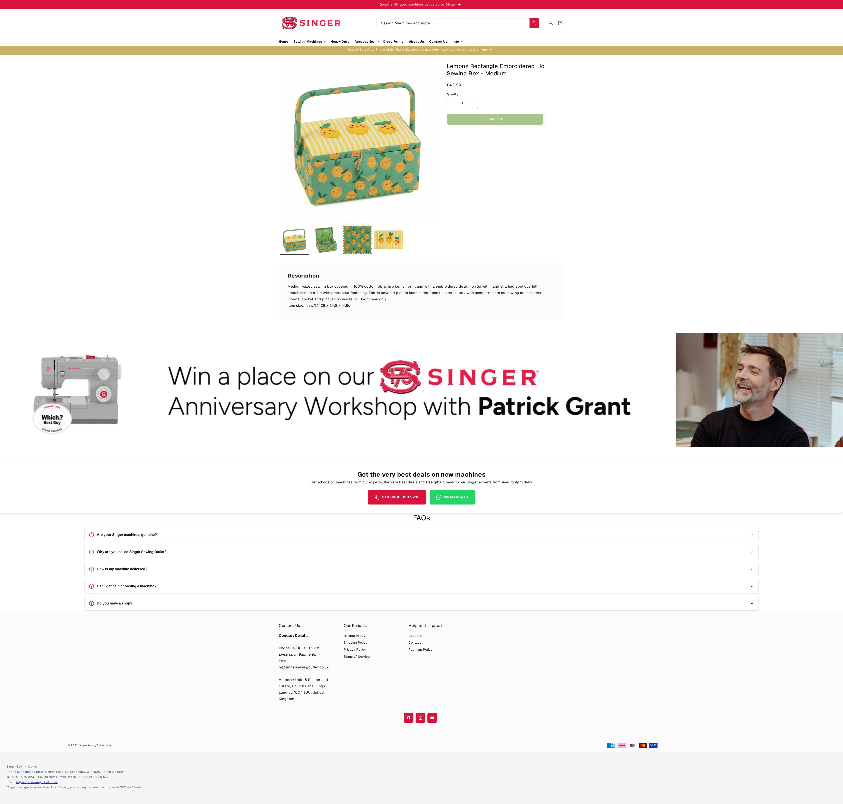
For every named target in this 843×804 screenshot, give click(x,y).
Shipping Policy (355, 642)
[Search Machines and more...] (534, 23)
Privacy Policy (355, 650)
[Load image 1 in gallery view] (294, 239)
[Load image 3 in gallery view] (357, 239)
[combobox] (458, 23)
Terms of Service (357, 657)
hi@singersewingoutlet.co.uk (37, 782)
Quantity (452, 94)
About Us (416, 636)
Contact (415, 642)
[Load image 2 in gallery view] (325, 239)
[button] (309, 41)
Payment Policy (420, 650)
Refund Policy (355, 636)
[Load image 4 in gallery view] (388, 239)
